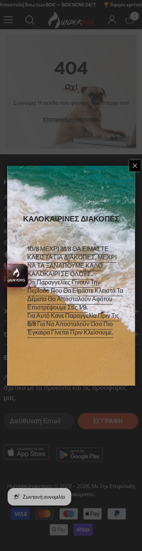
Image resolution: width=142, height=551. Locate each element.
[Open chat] (16, 275)
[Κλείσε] (134, 165)
